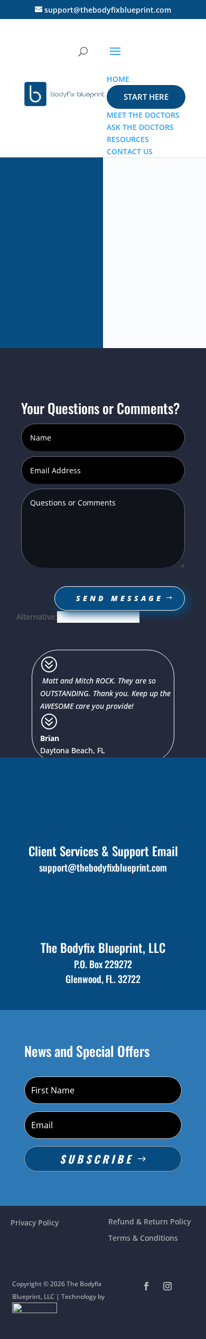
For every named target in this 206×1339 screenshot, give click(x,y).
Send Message (119, 598)
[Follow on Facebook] (146, 1286)
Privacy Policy (35, 1223)
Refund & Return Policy (149, 1221)
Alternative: (36, 617)
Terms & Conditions (143, 1238)
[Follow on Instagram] (167, 1286)
